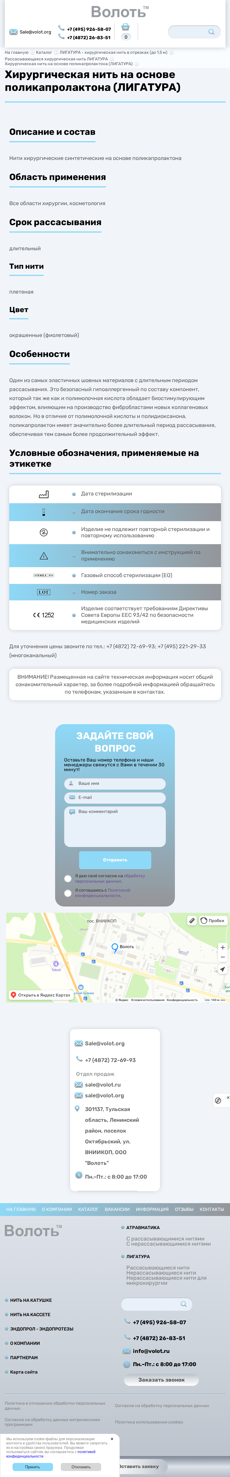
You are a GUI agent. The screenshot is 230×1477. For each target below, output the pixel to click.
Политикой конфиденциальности (103, 893)
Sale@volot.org (35, 32)
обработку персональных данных (110, 878)
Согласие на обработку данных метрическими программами (52, 1422)
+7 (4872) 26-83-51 (88, 37)
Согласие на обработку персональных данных (162, 1405)
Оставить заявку (138, 1466)
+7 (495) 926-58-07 (89, 29)
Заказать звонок (161, 1380)
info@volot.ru (151, 1351)
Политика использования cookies (149, 1422)
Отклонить (81, 1467)
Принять (32, 1467)
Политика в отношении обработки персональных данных (55, 1406)
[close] (228, 1097)
